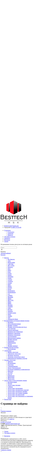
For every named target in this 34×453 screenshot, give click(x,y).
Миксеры (10, 371)
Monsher (10, 305)
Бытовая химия (12, 382)
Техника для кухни (10, 360)
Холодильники (12, 336)
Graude (10, 283)
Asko (9, 261)
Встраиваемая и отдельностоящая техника (16, 320)
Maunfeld (10, 297)
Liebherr (10, 295)
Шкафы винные (12, 339)
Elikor (9, 270)
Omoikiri (10, 306)
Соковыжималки (13, 366)
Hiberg (10, 286)
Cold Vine (10, 264)
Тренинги (7, 238)
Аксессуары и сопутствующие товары (15, 380)
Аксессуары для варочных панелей (18, 390)
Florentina (10, 276)
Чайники (10, 361)
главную (11, 419)
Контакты (7, 240)
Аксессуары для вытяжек (15, 388)
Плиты (10, 344)
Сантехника (7, 350)
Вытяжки (10, 322)
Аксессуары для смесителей (16, 394)
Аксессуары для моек (14, 385)
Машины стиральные (14, 335)
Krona (9, 289)
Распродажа (7, 399)
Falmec (10, 275)
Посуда (10, 374)
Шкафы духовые (13, 325)
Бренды (6, 257)
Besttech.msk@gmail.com (11, 226)
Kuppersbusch (12, 292)
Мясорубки (11, 377)
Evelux (10, 273)
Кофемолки (11, 376)
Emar (9, 272)
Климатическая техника (11, 347)
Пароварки (11, 341)
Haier (9, 284)
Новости (10, 235)
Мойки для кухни (13, 352)
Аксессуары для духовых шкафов (18, 393)
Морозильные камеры (14, 338)
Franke (10, 278)
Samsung (10, 311)
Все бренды (11, 259)
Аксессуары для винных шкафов (17, 391)
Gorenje (10, 280)
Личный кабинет (6, 253)
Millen (9, 303)
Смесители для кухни (14, 353)
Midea (9, 302)
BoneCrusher (11, 262)
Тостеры (10, 372)
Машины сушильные (14, 333)
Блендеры (11, 364)
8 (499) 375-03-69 (16, 227)
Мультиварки (12, 363)
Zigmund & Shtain (13, 319)
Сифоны (10, 387)
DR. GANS (11, 265)
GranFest (10, 281)
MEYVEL (11, 300)
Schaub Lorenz (12, 313)
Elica (9, 269)
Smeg (9, 314)
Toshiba (10, 316)
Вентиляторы (12, 349)
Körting (10, 287)
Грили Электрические (14, 368)
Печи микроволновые (14, 324)
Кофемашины (12, 342)
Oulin (9, 308)
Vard (9, 317)
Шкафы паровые (13, 346)
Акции (6, 241)
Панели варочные (13, 330)
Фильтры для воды (13, 355)
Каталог (3, 255)
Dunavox (10, 267)
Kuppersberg (11, 291)
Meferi (9, 298)
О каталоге (7, 230)
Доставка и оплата (9, 236)
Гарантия (10, 233)
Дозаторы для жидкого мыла (16, 357)
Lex (9, 294)
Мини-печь (11, 379)
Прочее (10, 383)
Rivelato (10, 309)
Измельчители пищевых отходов (17, 358)
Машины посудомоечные (15, 331)
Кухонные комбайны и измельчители (19, 369)
